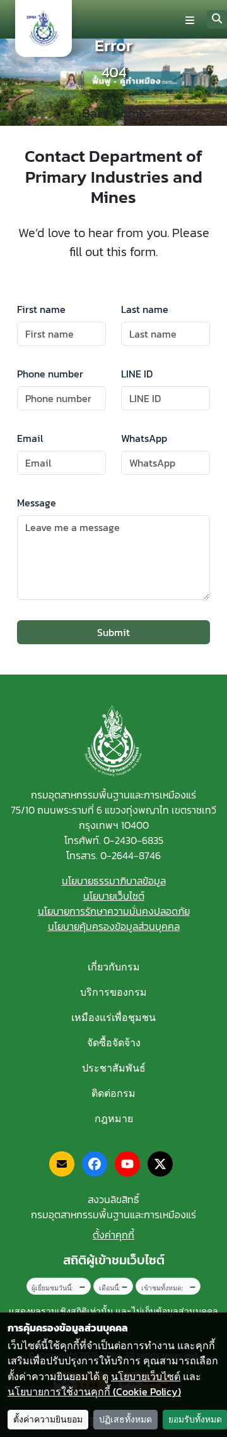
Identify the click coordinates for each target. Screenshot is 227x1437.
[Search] (217, 19)
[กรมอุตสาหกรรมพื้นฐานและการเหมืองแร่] (43, 28)
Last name (144, 309)
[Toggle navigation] (190, 19)
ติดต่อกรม (113, 1093)
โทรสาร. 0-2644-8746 (113, 855)
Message (36, 502)
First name (41, 309)
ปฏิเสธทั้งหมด (125, 1419)
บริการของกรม (113, 992)
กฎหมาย (114, 1118)
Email (30, 438)
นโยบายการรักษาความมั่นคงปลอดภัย (114, 911)
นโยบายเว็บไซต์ (113, 895)
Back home (114, 113)
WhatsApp (144, 438)
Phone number (50, 373)
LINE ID (137, 373)
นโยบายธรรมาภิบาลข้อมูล (114, 880)
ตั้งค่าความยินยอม (48, 1419)
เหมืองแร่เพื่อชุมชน (113, 1017)
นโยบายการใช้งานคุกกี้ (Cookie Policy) (94, 1391)
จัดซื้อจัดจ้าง (114, 1042)
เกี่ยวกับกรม (114, 966)
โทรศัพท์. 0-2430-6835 (113, 840)
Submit (113, 632)
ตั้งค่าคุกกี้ (113, 1234)
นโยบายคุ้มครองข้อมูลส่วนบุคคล (114, 926)
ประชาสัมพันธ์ (114, 1067)
